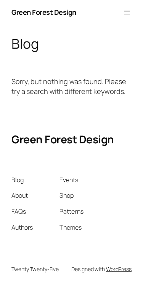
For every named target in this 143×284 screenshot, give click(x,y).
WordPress (119, 269)
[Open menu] (127, 12)
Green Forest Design (43, 12)
